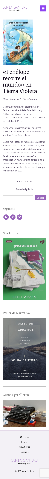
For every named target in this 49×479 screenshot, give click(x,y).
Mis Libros (24, 437)
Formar (24, 442)
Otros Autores (11, 99)
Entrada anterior (24, 181)
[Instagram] (13, 217)
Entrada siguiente (24, 189)
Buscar (40, 197)
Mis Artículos (24, 447)
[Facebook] (6, 217)
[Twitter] (19, 217)
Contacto (25, 452)
